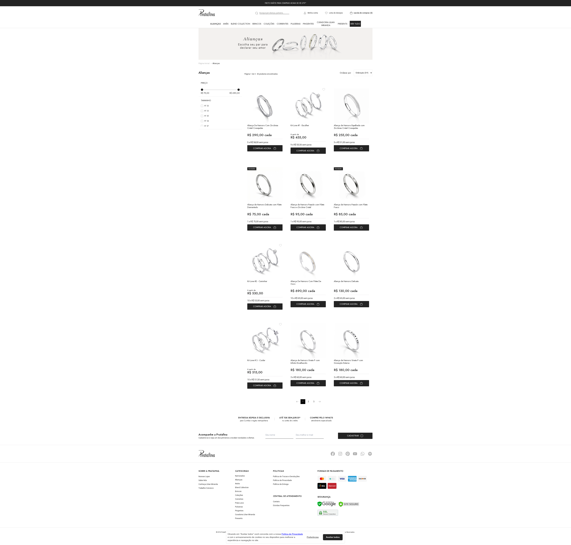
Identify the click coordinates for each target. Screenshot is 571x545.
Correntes (282, 36)
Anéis (226, 36)
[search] (256, 26)
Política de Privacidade (282, 493)
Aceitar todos (333, 537)
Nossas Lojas (204, 490)
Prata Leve (239, 516)
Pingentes (308, 36)
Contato (276, 515)
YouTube (355, 466)
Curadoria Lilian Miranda (326, 37)
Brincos (256, 36)
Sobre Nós (203, 493)
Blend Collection (240, 36)
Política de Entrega (280, 497)
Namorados (240, 489)
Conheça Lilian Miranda (208, 497)
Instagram (340, 466)
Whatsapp (362, 466)
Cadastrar (353, 448)
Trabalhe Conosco (206, 501)
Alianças (215, 36)
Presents (342, 36)
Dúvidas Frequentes (281, 519)
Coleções (269, 36)
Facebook (332, 466)
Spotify (369, 466)
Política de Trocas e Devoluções (286, 490)
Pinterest (347, 466)
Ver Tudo (355, 36)
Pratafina (207, 26)
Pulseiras (296, 36)
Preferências (313, 537)
